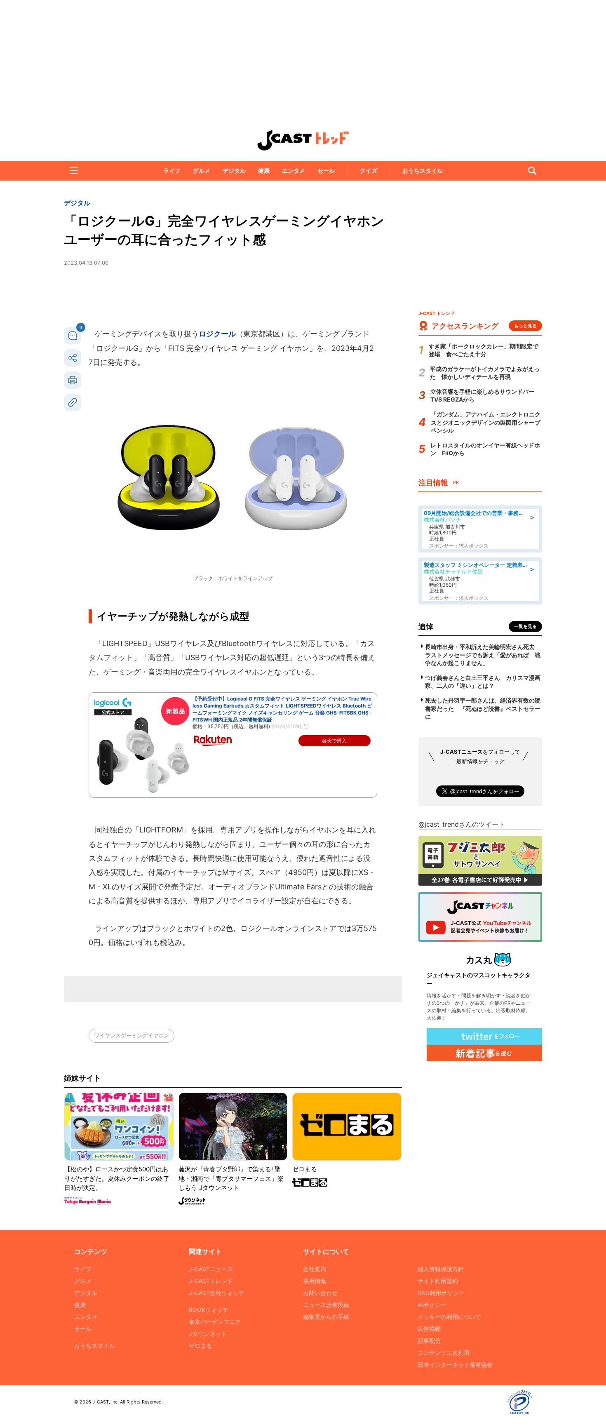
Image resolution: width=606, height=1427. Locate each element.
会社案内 (314, 1268)
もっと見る (525, 326)
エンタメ (293, 170)
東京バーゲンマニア (215, 1321)
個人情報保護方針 (441, 1268)
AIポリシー (432, 1304)
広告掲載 (429, 1328)
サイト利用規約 (438, 1280)
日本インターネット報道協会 (455, 1364)
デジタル (234, 170)
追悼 (425, 626)
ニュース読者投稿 (326, 1304)
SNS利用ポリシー (441, 1292)
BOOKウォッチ (208, 1309)
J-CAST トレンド (303, 140)
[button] (74, 171)
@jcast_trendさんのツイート (461, 824)
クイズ (368, 170)
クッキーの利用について (449, 1316)
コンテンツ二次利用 (444, 1352)
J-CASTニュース (211, 1268)
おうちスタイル (422, 170)
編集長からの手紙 (326, 1316)
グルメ (201, 170)
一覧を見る (525, 626)
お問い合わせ (320, 1292)
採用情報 (314, 1280)
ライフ (172, 170)
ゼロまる (200, 1345)
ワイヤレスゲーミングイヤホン (131, 1035)
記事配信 (429, 1340)
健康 (264, 170)
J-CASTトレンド (211, 1280)
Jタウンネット (208, 1333)
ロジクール (217, 333)
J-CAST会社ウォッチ (216, 1292)
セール (326, 170)
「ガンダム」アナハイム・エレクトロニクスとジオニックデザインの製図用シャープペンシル (485, 422)
